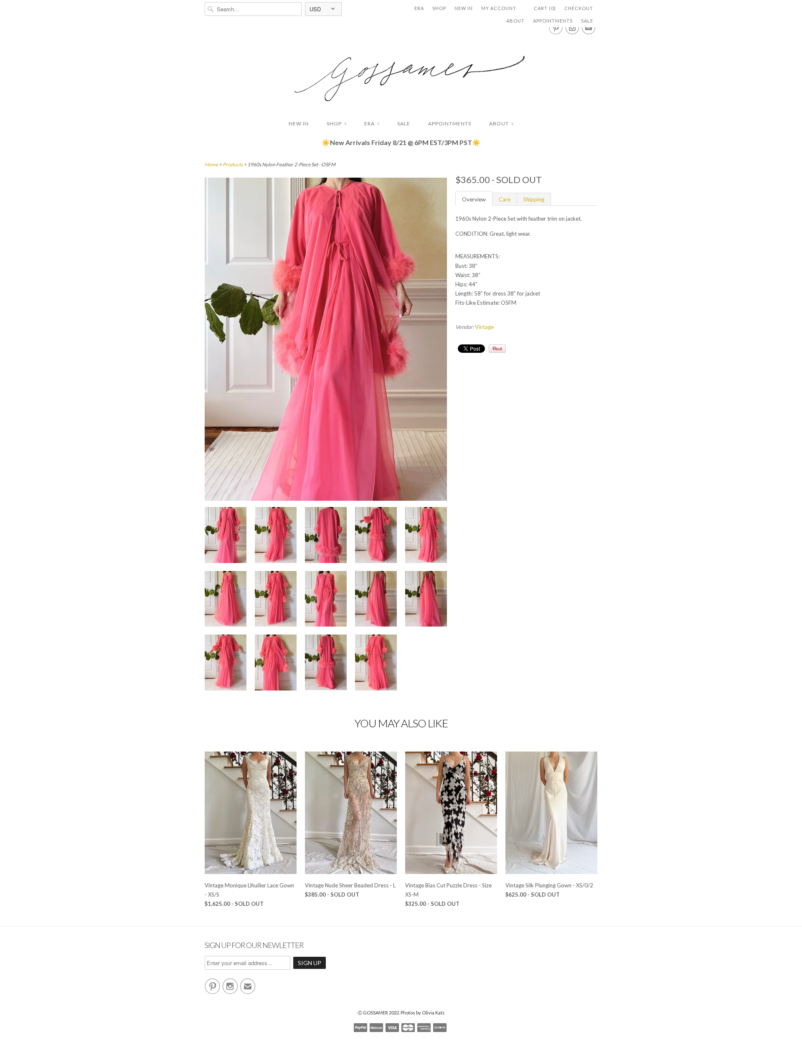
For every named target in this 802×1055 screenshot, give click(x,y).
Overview (474, 199)
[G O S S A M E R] (401, 71)
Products (233, 164)
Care (504, 199)
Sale (587, 20)
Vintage (484, 327)
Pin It (497, 348)
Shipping (533, 199)
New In (463, 8)
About (515, 20)
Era (419, 8)
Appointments (553, 20)
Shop (439, 8)
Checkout (578, 8)
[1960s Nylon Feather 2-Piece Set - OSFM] (225, 536)
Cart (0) (545, 8)
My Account (498, 8)
